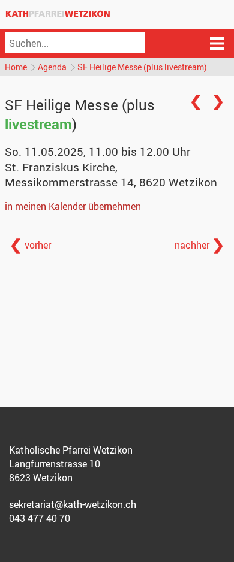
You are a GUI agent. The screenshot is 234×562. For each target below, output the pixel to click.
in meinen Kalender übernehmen (73, 206)
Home (16, 66)
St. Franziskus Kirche (111, 174)
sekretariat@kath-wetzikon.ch (72, 504)
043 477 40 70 (39, 518)
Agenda (52, 66)
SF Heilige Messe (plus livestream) (142, 66)
